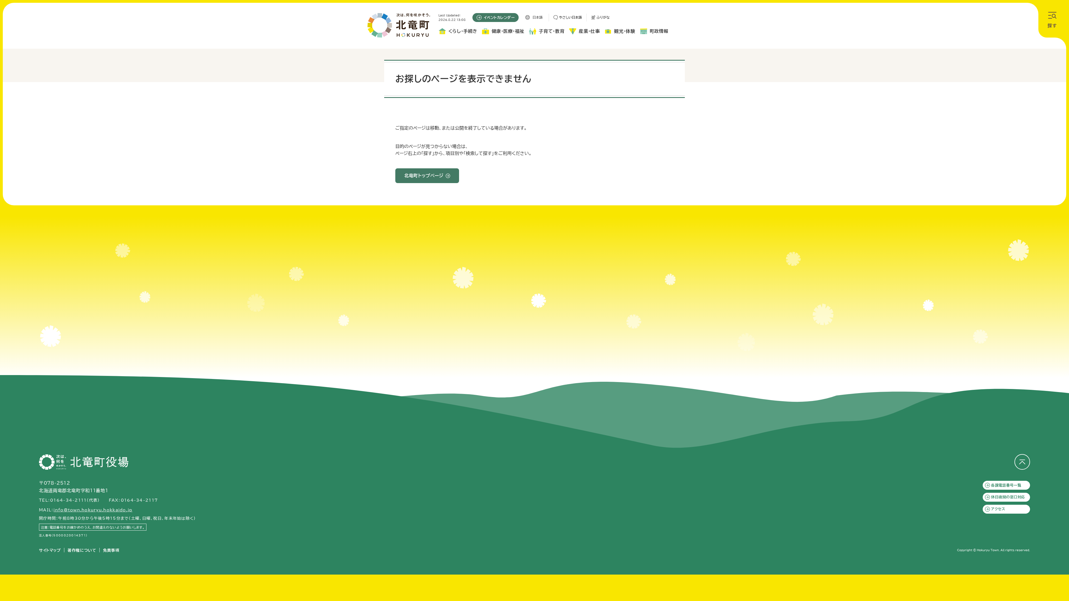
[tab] (457, 33)
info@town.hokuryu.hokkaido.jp (92, 510)
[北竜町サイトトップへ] (398, 25)
